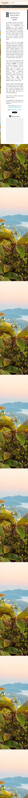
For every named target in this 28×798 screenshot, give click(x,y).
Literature (19, 109)
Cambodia (13, 109)
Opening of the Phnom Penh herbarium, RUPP (14, 16)
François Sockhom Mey (14, 107)
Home (10, 6)
